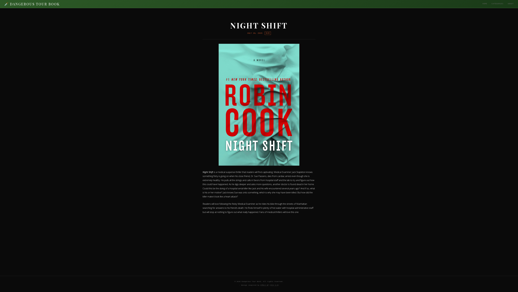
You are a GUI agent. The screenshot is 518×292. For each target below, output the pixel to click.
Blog (268, 33)
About (511, 4)
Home (485, 4)
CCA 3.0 (274, 285)
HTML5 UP (264, 285)
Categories (497, 4)
